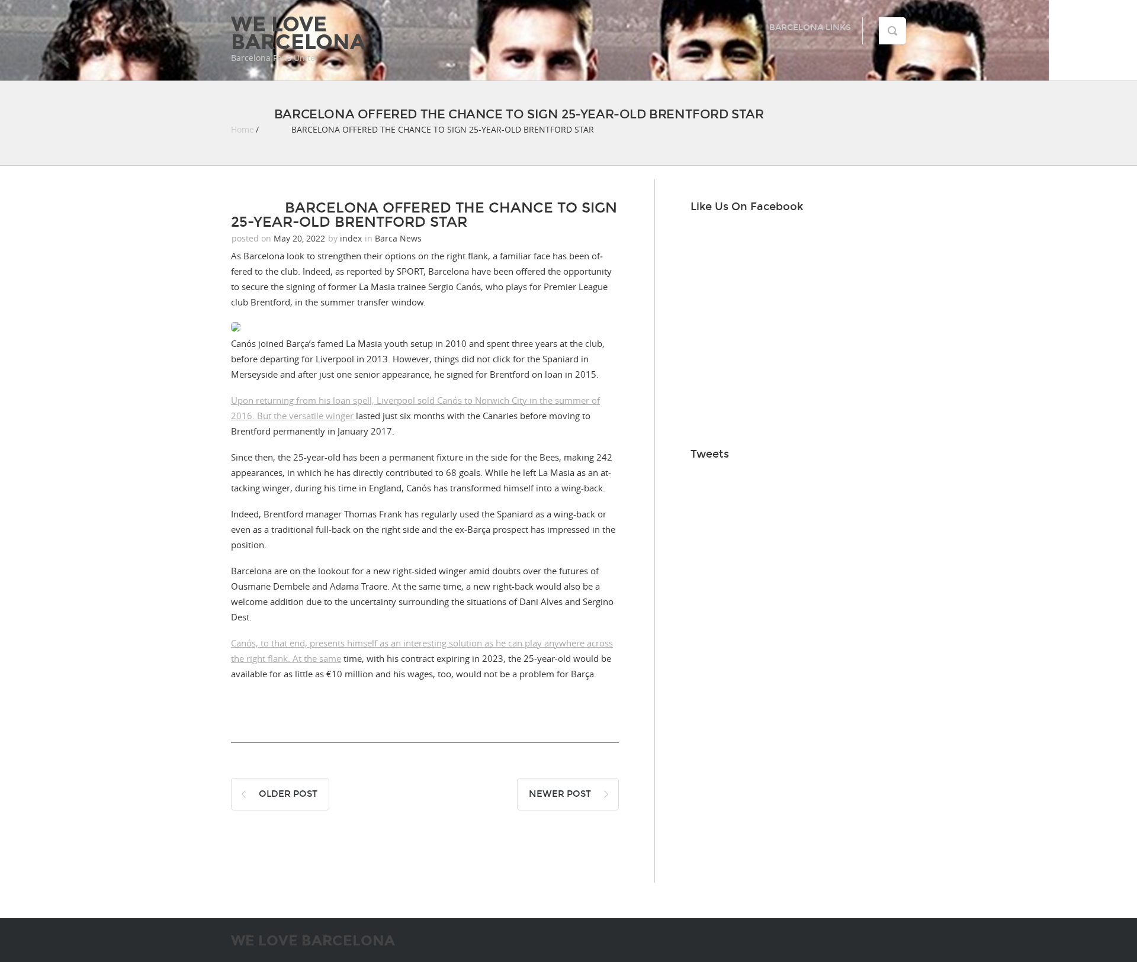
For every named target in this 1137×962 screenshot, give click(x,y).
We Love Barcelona (298, 33)
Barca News (398, 238)
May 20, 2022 (299, 238)
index (351, 238)
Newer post (560, 794)
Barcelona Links (810, 27)
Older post (288, 794)
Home (242, 129)
